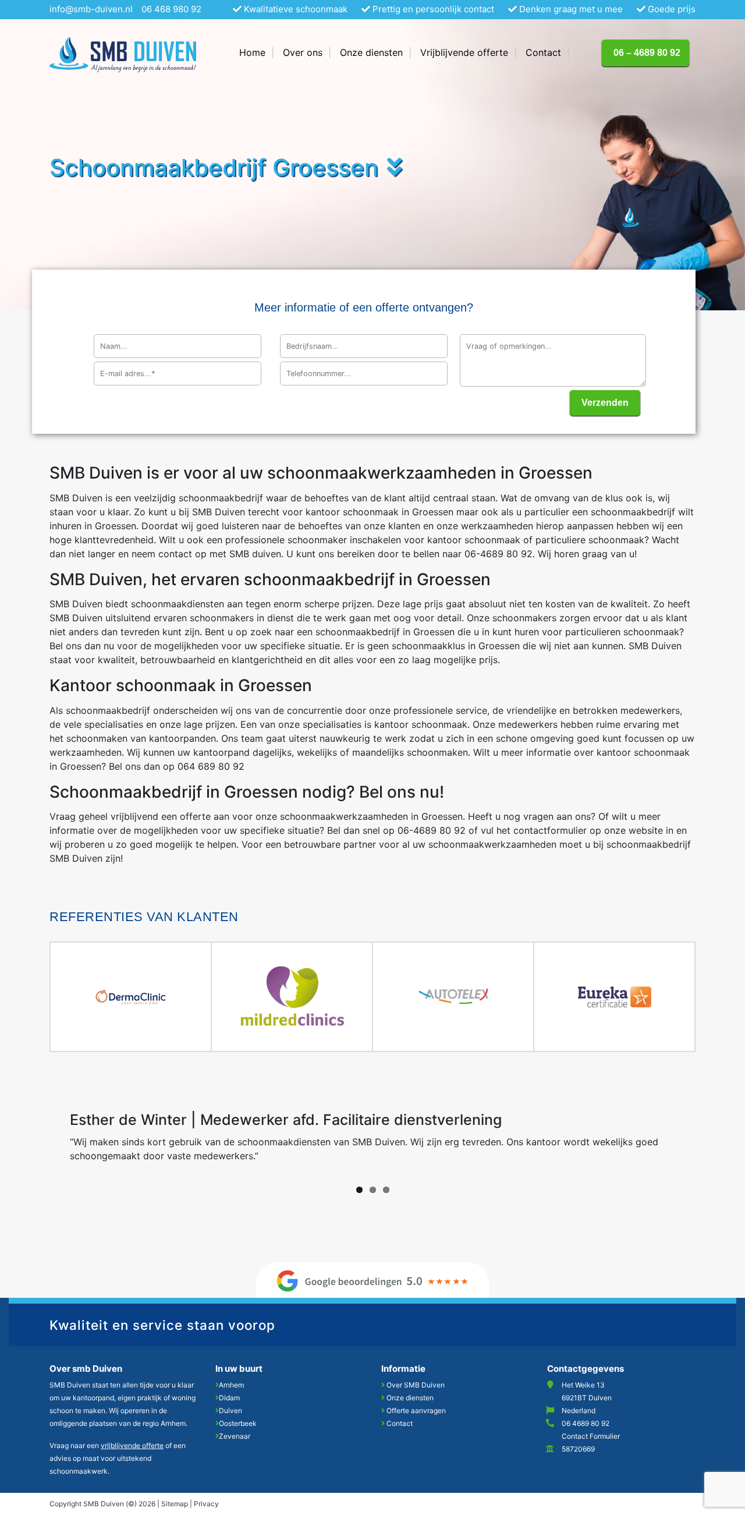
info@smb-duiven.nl (91, 9)
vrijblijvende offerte (132, 1445)
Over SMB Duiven (415, 1385)
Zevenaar (234, 1436)
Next (713, 1139)
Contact (399, 1423)
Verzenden (605, 403)
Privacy (206, 1503)
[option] (131, 996)
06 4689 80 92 (585, 1423)
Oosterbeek (238, 1423)
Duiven (230, 1410)
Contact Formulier (591, 1436)
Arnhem (231, 1385)
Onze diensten (410, 1397)
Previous (32, 1139)
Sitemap (174, 1503)
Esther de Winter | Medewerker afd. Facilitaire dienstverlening (286, 1119)
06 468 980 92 (171, 9)
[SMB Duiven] (122, 58)
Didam (229, 1397)
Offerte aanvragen (416, 1410)
